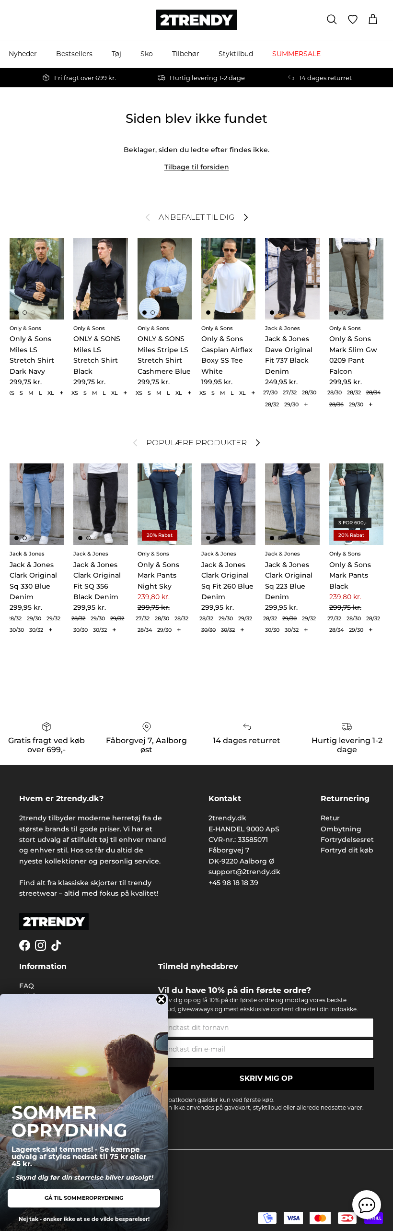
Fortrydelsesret (347, 839)
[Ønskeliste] (352, 19)
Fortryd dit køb (347, 850)
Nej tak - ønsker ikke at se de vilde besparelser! (84, 1219)
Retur (330, 818)
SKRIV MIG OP (266, 1078)
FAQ (26, 986)
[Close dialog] (161, 999)
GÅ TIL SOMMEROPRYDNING (84, 1198)
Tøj (116, 53)
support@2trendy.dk (244, 871)
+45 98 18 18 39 (233, 882)
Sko (146, 53)
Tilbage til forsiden (196, 167)
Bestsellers (74, 53)
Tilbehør (185, 53)
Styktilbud (236, 53)
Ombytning (341, 829)
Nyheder (23, 53)
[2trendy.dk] (196, 20)
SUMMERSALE (296, 53)
